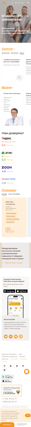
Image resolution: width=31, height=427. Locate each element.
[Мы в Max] (17, 366)
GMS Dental (23, 359)
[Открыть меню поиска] (16, 3)
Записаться (7, 424)
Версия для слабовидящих (9, 354)
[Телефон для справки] (22, 3)
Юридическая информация (9, 356)
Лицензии (22, 356)
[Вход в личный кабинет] (19, 3)
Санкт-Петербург (14, 194)
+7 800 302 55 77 (9, 402)
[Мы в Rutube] (23, 366)
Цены (20, 354)
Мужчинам (14, 53)
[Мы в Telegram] (10, 366)
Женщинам (5, 53)
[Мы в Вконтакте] (4, 366)
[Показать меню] (28, 2)
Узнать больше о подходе (13, 263)
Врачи (7, 87)
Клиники (9, 190)
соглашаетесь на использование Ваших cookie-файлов (9, 418)
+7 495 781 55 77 (9, 399)
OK (28, 415)
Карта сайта (5, 359)
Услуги (7, 48)
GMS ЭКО (4, 361)
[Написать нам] (4, 370)
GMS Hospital (14, 359)
